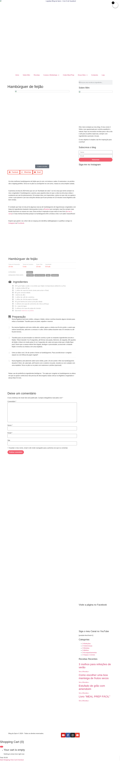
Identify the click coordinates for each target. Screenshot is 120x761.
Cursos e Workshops (50, 75)
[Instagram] (72, 735)
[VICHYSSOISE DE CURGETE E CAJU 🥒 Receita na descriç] (95, 520)
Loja (103, 75)
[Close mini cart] (1, 747)
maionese (24, 310)
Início (17, 75)
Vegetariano (55, 275)
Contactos (94, 75)
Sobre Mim (26, 75)
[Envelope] (77, 735)
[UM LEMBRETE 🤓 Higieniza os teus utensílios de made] (84, 304)
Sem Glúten (30, 275)
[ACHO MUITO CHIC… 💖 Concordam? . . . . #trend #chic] (107, 175)
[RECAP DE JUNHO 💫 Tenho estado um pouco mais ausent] (107, 483)
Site (9, 440)
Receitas (37, 75)
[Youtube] (63, 735)
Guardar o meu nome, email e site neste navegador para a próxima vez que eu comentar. (38, 448)
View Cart (13, 760)
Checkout (20, 760)
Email (10, 433)
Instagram (11, 223)
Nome (10, 425)
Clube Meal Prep (68, 75)
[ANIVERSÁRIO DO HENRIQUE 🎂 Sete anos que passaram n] (84, 518)
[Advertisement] (42, 242)
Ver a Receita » (84, 671)
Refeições (29, 272)
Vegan (48, 275)
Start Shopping (5, 760)
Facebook (20, 223)
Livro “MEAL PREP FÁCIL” (94, 696)
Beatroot (47, 209)
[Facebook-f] (68, 735)
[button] (14, 172)
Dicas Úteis (82, 75)
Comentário (12, 401)
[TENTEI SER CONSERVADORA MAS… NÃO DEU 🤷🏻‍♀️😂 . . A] (95, 200)
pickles (31, 310)
